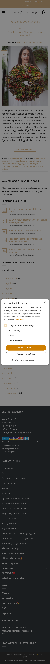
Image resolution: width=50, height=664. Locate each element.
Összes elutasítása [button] (26, 354)
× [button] (45, 302)
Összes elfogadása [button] (26, 348)
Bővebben (20, 319)
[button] (25, 360)
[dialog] (25, 332)
